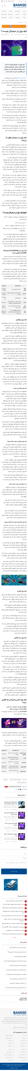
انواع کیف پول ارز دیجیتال (15, 779)
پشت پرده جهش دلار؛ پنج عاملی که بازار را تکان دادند (13, 934)
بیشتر (14, 937)
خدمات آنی (9, 1052)
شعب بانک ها (8, 1057)
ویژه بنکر (23, 1060)
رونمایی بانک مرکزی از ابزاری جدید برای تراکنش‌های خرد (13, 912)
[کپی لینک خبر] (26, 37)
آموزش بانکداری (22, 1057)
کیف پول (5, 779)
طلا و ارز (9, 1043)
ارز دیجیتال (20, 22)
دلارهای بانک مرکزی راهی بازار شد (20, 956)
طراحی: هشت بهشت (14, 1068)
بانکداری (23, 1049)
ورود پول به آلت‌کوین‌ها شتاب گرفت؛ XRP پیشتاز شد (13, 927)
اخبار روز (23, 1043)
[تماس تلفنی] (13, 1)
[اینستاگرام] (2, 1)
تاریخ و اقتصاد (8, 1038)
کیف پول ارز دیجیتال (21, 782)
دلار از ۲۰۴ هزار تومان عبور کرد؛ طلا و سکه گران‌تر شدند (15, 987)
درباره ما (23, 1038)
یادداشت (9, 1046)
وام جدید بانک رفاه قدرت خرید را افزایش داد (15, 930)
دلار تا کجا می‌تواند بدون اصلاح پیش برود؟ (15, 901)
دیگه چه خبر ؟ (22, 1055)
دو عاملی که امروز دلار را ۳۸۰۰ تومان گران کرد (17, 947)
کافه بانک (23, 1052)
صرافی (10, 1049)
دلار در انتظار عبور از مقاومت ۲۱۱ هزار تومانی (18, 983)
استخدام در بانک (8, 1055)
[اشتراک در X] (18, 789)
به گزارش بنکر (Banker (21, 78)
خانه (26, 22)
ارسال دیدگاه (13, 871)
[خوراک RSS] (4, 1)
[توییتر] (9, 1)
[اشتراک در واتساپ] (16, 789)
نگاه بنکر (9, 1060)
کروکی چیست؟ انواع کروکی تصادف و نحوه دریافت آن (16, 974)
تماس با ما (23, 1040)
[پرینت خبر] (2, 34)
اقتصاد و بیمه (8, 1035)
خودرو (10, 1040)
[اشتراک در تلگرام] (20, 789)
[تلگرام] (6, 1)
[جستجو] (5, 6)
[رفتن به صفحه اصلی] (20, 6)
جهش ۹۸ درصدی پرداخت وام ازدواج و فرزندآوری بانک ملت (15, 961)
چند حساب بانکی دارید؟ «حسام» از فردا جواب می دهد (13, 915)
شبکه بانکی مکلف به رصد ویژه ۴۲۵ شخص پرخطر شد (16, 970)
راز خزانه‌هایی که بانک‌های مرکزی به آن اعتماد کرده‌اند (13, 908)
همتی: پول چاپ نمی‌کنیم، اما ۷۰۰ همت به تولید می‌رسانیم (14, 919)
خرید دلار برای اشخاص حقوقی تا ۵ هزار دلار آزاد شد (13, 904)
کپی (6, 786)
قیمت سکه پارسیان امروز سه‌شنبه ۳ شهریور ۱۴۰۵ (17, 952)
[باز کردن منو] (2, 6)
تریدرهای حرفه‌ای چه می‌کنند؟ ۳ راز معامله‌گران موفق (13, 923)
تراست (7, 356)
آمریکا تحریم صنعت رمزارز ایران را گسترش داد (17, 965)
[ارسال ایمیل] (11, 1)
